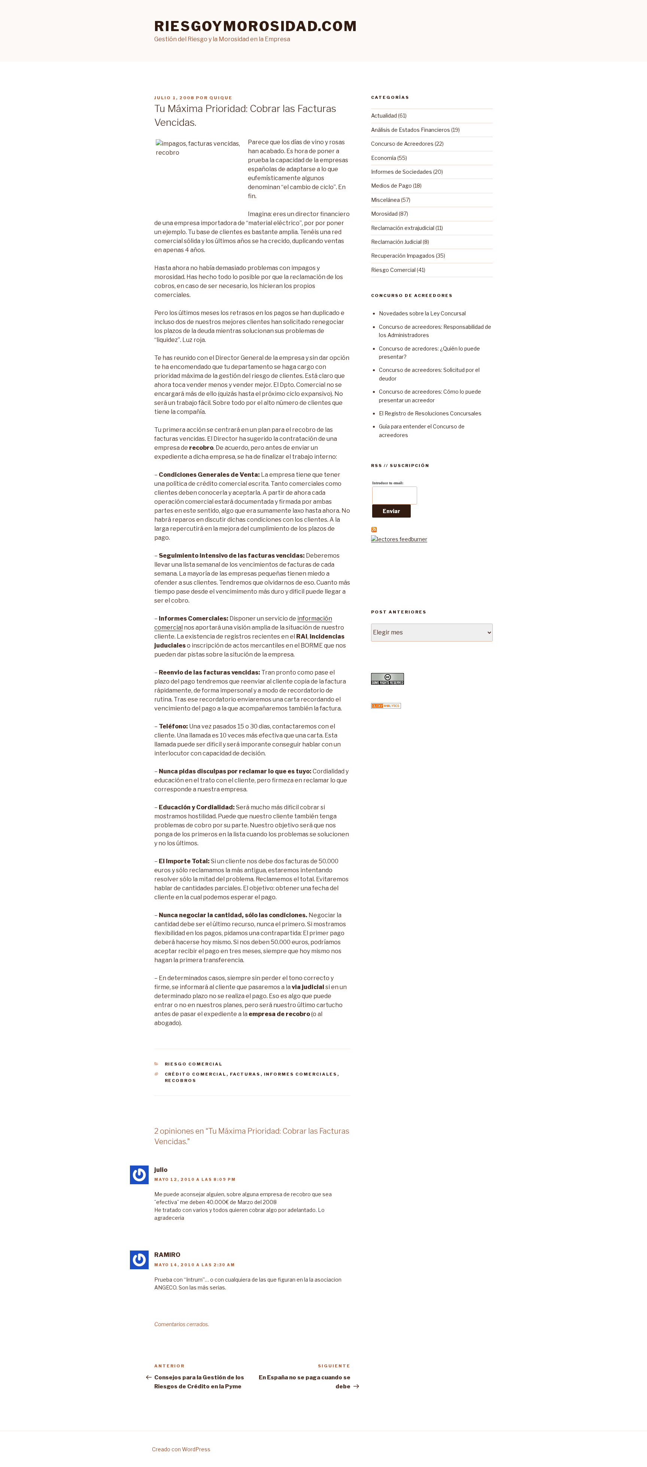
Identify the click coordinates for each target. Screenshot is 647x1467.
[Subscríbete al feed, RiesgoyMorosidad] (374, 530)
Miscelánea (385, 200)
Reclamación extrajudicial (402, 228)
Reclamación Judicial (396, 242)
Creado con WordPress (181, 1449)
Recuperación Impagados (403, 255)
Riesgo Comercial (194, 1064)
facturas (245, 1074)
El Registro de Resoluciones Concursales (430, 413)
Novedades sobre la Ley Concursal (422, 313)
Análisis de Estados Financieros (410, 130)
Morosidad (384, 213)
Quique (221, 97)
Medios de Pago (391, 185)
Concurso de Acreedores (402, 143)
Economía (383, 158)
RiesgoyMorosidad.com (256, 26)
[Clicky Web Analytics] (386, 706)
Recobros (181, 1080)
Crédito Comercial (196, 1074)
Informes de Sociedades (401, 172)
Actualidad (384, 115)
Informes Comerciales (300, 1074)
